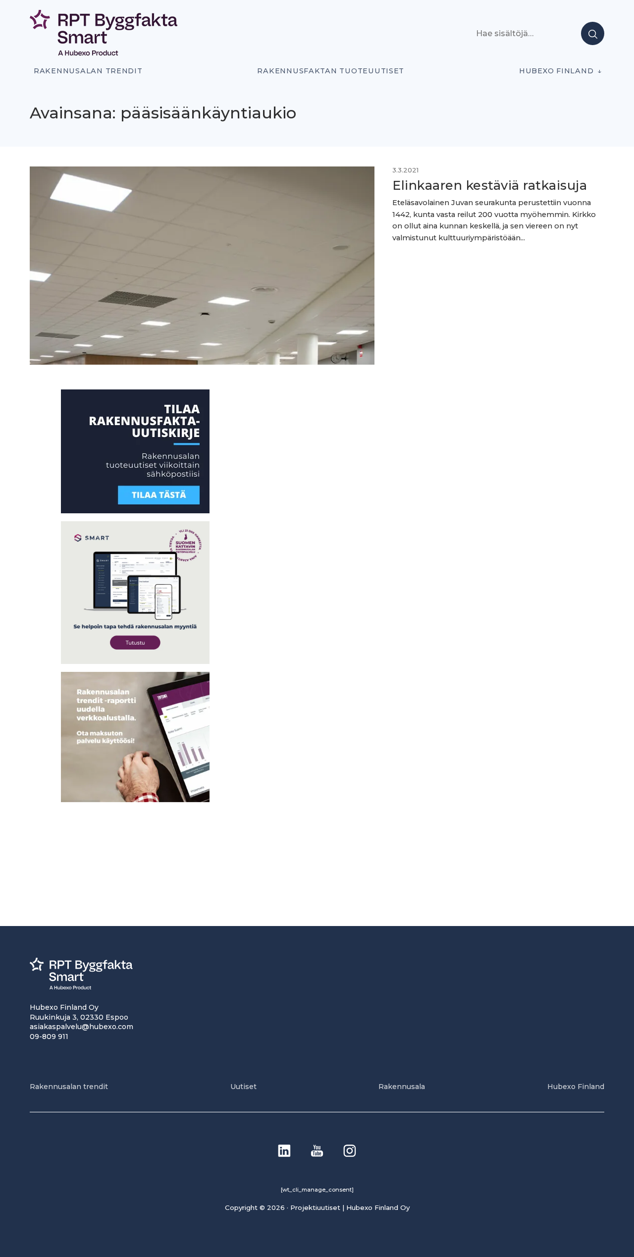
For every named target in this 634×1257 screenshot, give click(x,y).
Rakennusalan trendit (88, 70)
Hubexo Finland (556, 70)
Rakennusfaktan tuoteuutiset (330, 70)
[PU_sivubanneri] (135, 799)
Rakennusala (401, 1086)
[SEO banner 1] (135, 660)
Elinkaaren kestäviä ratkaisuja (489, 185)
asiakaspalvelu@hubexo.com (81, 1026)
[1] (135, 510)
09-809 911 (49, 1036)
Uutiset (243, 1086)
